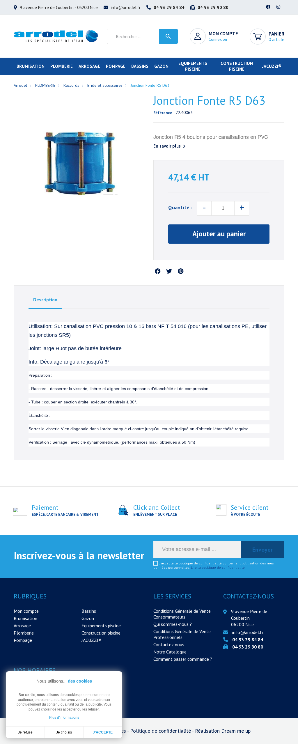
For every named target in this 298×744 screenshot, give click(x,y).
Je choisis (64, 732)
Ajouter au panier (219, 233)
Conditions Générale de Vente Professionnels (182, 634)
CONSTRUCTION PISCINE (237, 66)
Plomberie (24, 633)
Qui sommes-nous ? (172, 624)
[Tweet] (169, 271)
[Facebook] (268, 7)
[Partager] (157, 271)
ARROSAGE (89, 66)
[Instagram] (278, 7)
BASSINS (139, 66)
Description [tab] (45, 299)
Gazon (87, 618)
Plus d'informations (64, 717)
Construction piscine (100, 633)
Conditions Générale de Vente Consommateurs (182, 614)
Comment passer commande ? (182, 659)
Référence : (163, 112)
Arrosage (22, 625)
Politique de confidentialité (161, 730)
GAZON (161, 66)
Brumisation (25, 618)
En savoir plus (170, 146)
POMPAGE (115, 66)
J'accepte (103, 732)
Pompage (23, 640)
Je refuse (25, 732)
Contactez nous (168, 644)
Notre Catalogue (170, 652)
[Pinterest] (180, 271)
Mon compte (26, 611)
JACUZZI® (271, 66)
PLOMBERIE (61, 66)
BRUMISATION (31, 66)
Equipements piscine (101, 625)
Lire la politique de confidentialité (218, 567)
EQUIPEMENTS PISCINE (192, 66)
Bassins (88, 611)
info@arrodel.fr (126, 7)
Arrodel (20, 85)
